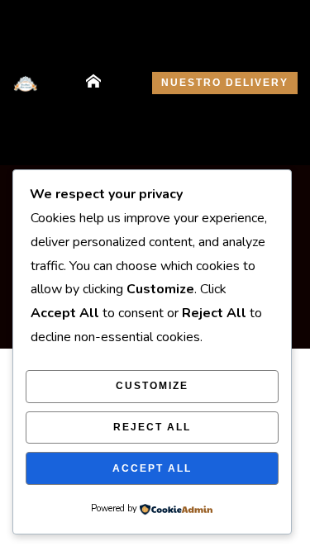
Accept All (152, 468)
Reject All (152, 427)
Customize (152, 386)
